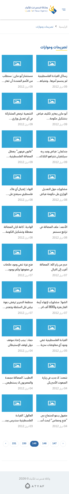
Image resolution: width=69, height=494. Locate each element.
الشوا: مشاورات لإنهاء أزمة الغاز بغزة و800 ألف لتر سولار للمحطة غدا (52, 307)
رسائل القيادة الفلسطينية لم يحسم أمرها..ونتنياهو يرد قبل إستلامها (52, 81)
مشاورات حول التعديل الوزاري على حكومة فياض (53, 192)
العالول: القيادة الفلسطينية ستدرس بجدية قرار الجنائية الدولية (17, 420)
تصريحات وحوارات (53, 47)
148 (44, 443)
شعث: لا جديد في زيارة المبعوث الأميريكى (54, 380)
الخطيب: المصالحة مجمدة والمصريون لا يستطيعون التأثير (18, 383)
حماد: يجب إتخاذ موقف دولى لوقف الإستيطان (20, 342)
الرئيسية (63, 26)
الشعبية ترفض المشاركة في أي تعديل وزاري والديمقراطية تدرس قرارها (18, 118)
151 (14, 443)
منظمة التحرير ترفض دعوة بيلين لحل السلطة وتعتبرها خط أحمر (18, 307)
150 (24, 443)
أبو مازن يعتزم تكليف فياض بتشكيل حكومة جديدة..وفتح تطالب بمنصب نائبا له (51, 121)
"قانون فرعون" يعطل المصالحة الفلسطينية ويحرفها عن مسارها (20, 156)
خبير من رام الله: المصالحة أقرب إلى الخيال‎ (53, 267)
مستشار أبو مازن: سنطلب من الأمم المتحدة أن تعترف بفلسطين (17, 81)
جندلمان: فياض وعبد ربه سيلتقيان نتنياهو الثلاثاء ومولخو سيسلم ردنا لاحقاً (53, 156)
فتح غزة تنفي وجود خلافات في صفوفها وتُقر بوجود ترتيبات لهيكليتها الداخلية (18, 269)
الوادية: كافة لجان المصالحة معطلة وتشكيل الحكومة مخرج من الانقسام (18, 232)
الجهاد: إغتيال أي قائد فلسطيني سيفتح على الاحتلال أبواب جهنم (21, 194)
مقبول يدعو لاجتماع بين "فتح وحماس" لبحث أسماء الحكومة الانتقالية (52, 420)
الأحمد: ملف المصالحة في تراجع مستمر (53, 229)
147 (54, 443)
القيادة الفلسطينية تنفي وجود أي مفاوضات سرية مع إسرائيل (52, 345)
